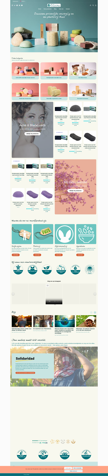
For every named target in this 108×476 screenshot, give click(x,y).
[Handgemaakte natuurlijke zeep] (54, 70)
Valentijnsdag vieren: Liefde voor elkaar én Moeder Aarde (21, 329)
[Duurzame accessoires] (82, 91)
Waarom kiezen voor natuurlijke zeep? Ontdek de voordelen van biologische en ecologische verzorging (64, 331)
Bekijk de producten (32, 133)
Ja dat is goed (68, 468)
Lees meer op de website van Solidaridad (25, 372)
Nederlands (15, 1)
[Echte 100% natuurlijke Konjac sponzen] (25, 70)
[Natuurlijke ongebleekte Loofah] (54, 91)
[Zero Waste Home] (82, 70)
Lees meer (15, 254)
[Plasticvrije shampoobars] (25, 91)
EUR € (23, 1)
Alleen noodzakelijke (78, 468)
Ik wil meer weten (60, 468)
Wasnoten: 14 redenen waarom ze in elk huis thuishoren (85, 329)
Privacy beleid (26, 474)
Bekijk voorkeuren (73, 471)
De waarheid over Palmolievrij (42, 328)
